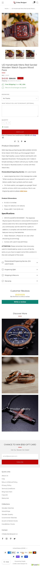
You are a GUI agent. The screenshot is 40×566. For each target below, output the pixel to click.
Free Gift (5, 495)
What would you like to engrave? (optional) (18, 103)
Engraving (5, 94)
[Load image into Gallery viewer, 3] (30, 54)
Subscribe (20, 462)
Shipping (4, 80)
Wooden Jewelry (7, 514)
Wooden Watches (8, 508)
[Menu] (3, 3)
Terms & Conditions (8, 488)
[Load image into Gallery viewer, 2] (20, 54)
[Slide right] (36, 54)
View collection (20, 340)
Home (6, 8)
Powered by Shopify (20, 561)
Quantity (5, 120)
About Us (5, 475)
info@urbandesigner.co (10, 534)
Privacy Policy (6, 485)
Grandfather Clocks (8, 524)
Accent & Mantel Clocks (10, 521)
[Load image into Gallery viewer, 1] (9, 54)
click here (23, 191)
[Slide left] (4, 54)
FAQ (3, 479)
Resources (5, 498)
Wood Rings (6, 511)
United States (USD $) (19, 548)
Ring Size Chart (7, 492)
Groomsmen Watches (9, 517)
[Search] (37, 3)
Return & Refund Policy (9, 482)
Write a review (20, 302)
